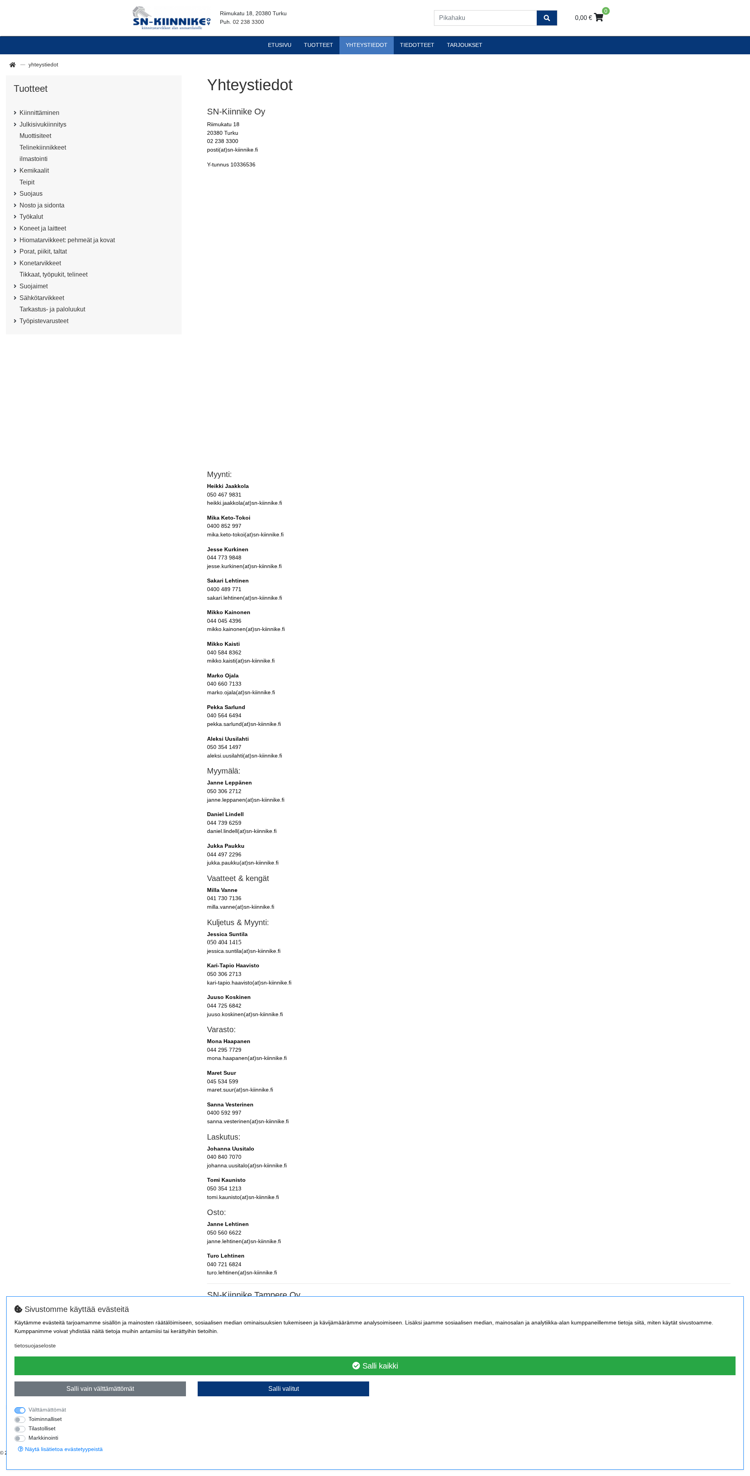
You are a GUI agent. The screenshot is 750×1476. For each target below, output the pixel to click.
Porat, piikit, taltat (43, 251)
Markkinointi (43, 1438)
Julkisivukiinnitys (43, 124)
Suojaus (31, 193)
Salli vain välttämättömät (100, 1388)
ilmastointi (34, 158)
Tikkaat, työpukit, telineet (54, 274)
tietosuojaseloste (35, 1345)
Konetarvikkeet (40, 263)
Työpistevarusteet (44, 321)
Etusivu (279, 45)
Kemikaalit (34, 170)
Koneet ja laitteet (43, 228)
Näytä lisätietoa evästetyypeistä (63, 1449)
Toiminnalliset (45, 1419)
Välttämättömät (47, 1409)
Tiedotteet (417, 45)
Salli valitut (283, 1388)
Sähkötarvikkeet (42, 298)
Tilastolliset (42, 1428)
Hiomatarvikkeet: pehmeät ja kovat (67, 240)
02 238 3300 (248, 22)
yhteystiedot (367, 45)
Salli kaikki (379, 1366)
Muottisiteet (35, 135)
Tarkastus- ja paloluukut (52, 309)
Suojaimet (34, 286)
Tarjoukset (464, 45)
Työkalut (31, 216)
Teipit (27, 182)
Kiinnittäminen (39, 112)
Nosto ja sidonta (42, 205)
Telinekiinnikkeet (43, 147)
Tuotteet (318, 45)
